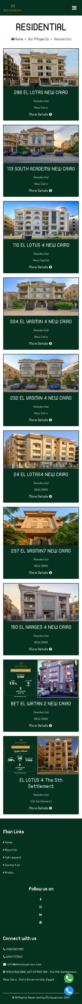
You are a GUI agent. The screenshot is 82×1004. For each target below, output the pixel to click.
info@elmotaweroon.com (24, 964)
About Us (11, 850)
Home (19, 39)
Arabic (9, 872)
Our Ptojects (38, 39)
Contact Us (12, 865)
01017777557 (14, 956)
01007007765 (15, 949)
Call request (13, 857)
